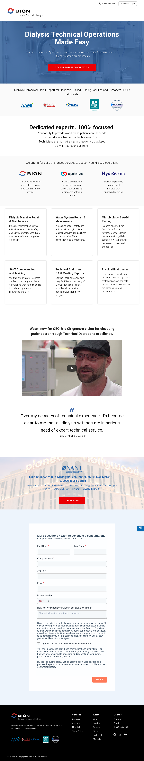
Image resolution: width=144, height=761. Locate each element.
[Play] (72, 368)
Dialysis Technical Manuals (97, 735)
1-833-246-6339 (108, 3)
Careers (96, 727)
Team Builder (78, 731)
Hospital (76, 727)
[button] (135, 14)
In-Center (76, 719)
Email (116, 723)
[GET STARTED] (140, 528)
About (95, 719)
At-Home (76, 723)
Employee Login (128, 4)
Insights (96, 723)
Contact (117, 719)
